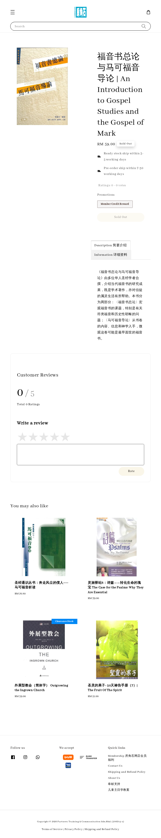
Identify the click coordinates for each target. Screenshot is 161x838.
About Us (114, 778)
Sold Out (120, 217)
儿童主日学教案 (118, 790)
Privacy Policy (74, 829)
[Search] (144, 26)
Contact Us (115, 766)
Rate (131, 471)
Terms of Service (52, 829)
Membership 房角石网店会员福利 (127, 758)
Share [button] (107, 229)
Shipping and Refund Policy (127, 772)
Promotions (106, 195)
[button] (12, 12)
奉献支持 (114, 784)
